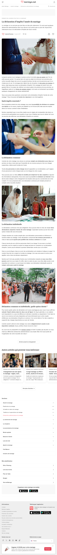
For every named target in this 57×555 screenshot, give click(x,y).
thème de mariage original (23, 89)
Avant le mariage (15, 6)
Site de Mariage (7, 482)
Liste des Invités (7, 469)
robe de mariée (40, 77)
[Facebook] (3, 540)
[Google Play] (46, 513)
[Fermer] (52, 546)
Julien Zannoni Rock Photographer (42, 152)
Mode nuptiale (7, 432)
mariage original (25, 329)
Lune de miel (6, 441)
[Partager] (49, 34)
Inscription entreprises (7, 524)
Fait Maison (6, 449)
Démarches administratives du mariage (30, 6)
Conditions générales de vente (9, 511)
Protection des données (7, 513)
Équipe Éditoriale (6, 528)
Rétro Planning (7, 465)
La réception (6, 424)
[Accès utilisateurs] (54, 2)
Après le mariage (7, 445)
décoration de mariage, (46, 83)
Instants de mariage (8, 453)
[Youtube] (16, 540)
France (35, 540)
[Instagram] (13, 540)
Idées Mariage (5, 6)
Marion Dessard (48, 301)
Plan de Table (6, 474)
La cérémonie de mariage (10, 419)
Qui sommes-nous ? (6, 526)
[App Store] (35, 513)
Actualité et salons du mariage (11, 409)
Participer (47, 549)
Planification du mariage (9, 406)
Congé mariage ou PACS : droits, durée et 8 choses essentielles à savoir (34, 373)
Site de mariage (5, 533)
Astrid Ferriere (9, 34)
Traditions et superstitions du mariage (12, 412)
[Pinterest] (9, 540)
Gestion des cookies (7, 515)
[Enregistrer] (53, 34)
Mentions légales (6, 509)
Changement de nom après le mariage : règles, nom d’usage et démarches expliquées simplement (12, 373)
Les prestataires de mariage (10, 428)
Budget (5, 478)
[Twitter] (6, 540)
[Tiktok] (19, 540)
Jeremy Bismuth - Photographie (43, 219)
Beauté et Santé (7, 436)
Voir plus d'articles (28, 388)
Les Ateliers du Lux (47, 72)
